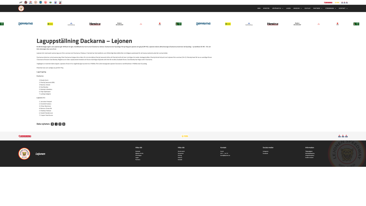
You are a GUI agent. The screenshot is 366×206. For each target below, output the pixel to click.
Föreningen (329, 8)
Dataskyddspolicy (310, 153)
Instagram (265, 151)
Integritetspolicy (309, 155)
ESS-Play (60, 68)
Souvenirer (181, 153)
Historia (180, 157)
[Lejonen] (35, 2)
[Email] (63, 124)
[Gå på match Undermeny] (282, 8)
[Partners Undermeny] (321, 8)
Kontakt (342, 8)
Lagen (288, 8)
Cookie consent (309, 157)
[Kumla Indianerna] (25, 2)
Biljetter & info (139, 153)
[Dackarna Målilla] (30, 2)
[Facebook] (52, 124)
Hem (258, 8)
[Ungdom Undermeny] (301, 8)
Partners (316, 8)
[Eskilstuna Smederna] (60, 2)
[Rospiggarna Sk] (45, 2)
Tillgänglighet (309, 151)
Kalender (137, 151)
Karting (180, 155)
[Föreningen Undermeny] (335, 8)
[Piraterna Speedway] (40, 2)
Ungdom (296, 8)
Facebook (265, 153)
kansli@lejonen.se (225, 155)
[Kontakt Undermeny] (347, 8)
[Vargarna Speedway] (55, 2)
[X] (56, 124)
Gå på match (276, 8)
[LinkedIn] (60, 124)
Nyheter (266, 8)
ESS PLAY (307, 8)
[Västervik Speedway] (50, 2)
